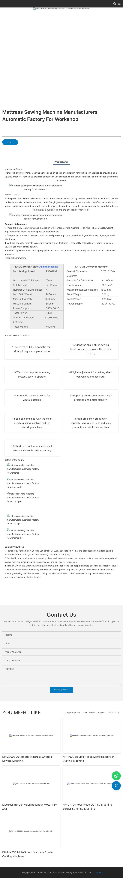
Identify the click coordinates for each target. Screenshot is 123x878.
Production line (73, 712)
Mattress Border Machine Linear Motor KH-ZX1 (29, 806)
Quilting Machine (48, 266)
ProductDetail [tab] (61, 162)
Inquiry (10, 142)
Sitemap (98, 872)
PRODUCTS (113, 712)
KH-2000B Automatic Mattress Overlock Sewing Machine (27, 758)
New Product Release (94, 712)
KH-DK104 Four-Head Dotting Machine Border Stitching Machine (87, 806)
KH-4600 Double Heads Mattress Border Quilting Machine (88, 758)
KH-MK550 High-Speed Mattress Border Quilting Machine (28, 854)
